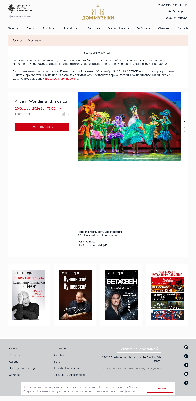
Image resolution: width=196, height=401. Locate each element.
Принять (160, 388)
